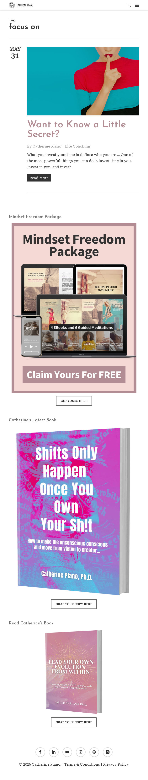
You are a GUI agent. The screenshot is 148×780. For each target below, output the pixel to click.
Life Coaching (77, 146)
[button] (137, 5)
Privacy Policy (116, 764)
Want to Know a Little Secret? (76, 129)
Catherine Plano (47, 146)
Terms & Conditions (82, 764)
